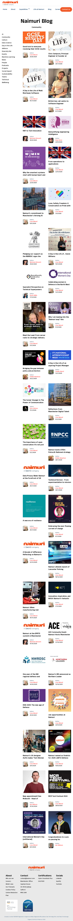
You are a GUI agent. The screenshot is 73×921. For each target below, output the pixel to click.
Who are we (10, 878)
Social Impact (7, 71)
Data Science (6, 43)
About (13, 9)
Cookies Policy (10, 890)
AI (2, 34)
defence (5, 48)
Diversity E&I (6, 51)
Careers (58, 9)
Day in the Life (7, 45)
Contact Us (66, 9)
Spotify (58, 881)
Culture (4, 40)
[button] (24, 9)
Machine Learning (8, 57)
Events (4, 54)
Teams (4, 77)
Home (5, 9)
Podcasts (5, 65)
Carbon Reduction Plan (11, 894)
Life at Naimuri (38, 9)
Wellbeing (5, 82)
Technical (5, 79)
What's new (9, 884)
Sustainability (7, 74)
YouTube (59, 884)
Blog (49, 9)
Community (6, 37)
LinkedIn (58, 878)
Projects (5, 68)
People (4, 62)
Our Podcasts (10, 887)
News (4, 60)
